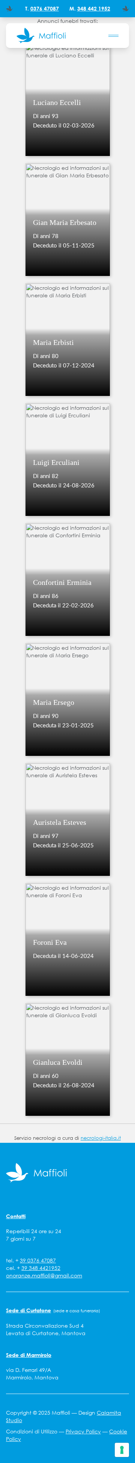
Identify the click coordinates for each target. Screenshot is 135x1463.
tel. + (31, 1260)
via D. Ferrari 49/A (28, 1370)
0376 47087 (44, 8)
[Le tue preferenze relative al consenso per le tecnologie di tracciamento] (122, 1450)
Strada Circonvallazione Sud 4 (45, 1326)
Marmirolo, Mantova (32, 1377)
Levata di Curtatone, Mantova (46, 1333)
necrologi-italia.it (101, 1138)
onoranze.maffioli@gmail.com (44, 1275)
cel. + (33, 1268)
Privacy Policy (83, 1431)
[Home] (41, 35)
